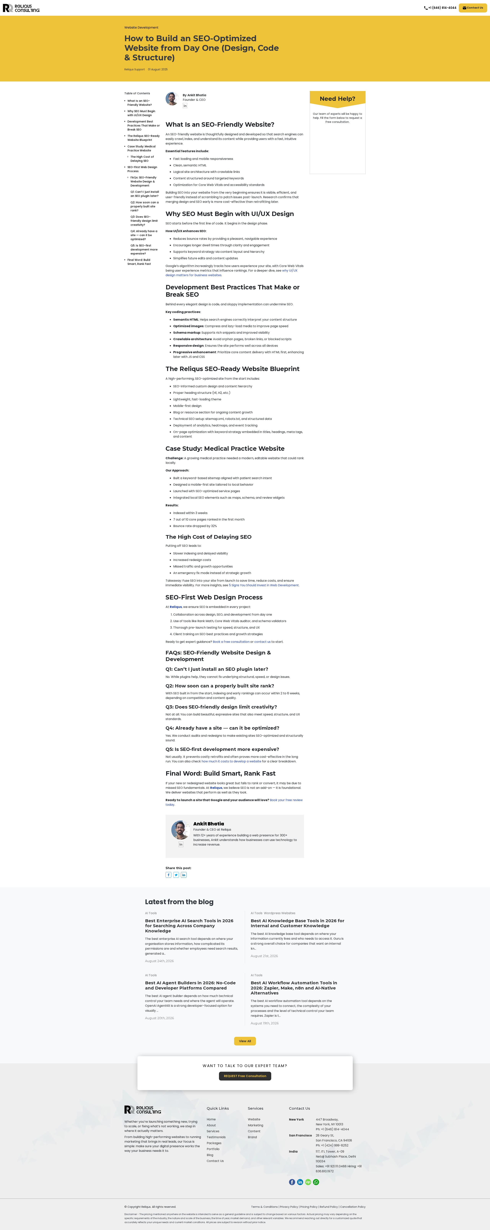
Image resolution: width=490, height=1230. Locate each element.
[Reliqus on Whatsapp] (316, 1182)
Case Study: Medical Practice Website (141, 148)
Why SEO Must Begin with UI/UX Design (141, 113)
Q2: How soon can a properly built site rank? (145, 206)
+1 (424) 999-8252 (334, 1145)
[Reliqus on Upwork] (308, 1182)
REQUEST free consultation (245, 1076)
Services (213, 1131)
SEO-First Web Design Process (142, 169)
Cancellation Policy (353, 1207)
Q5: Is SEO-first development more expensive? (144, 249)
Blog (210, 1155)
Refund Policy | (330, 1207)
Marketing (255, 1125)
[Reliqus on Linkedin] (300, 1182)
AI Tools (151, 913)
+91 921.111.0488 (336, 1166)
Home (211, 1119)
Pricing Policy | (309, 1207)
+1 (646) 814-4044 (335, 1129)
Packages (214, 1143)
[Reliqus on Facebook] (292, 1182)
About (211, 1125)
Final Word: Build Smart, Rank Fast (139, 262)
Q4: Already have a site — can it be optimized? (144, 235)
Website (254, 1119)
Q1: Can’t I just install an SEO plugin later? (145, 194)
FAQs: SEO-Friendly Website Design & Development (143, 181)
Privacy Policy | (290, 1207)
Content (254, 1131)
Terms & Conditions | (265, 1207)
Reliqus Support (134, 69)
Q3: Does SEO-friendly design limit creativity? (144, 221)
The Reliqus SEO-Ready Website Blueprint (143, 138)
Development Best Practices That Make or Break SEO (143, 125)
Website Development (141, 27)
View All (245, 1041)
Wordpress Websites (279, 913)
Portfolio (213, 1149)
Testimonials (216, 1137)
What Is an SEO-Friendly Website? (139, 103)
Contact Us (474, 8)
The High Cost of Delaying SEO (142, 159)
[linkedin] (185, 105)
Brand (252, 1137)
